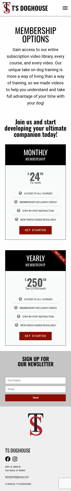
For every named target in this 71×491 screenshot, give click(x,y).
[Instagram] (15, 459)
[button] (65, 8)
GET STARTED (35, 230)
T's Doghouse (30, 7)
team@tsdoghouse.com (17, 477)
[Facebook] (8, 459)
